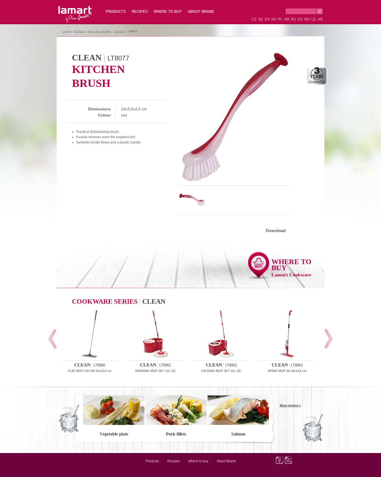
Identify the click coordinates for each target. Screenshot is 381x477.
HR (286, 19)
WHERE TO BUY (291, 268)
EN (267, 19)
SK (260, 19)
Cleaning (119, 31)
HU (273, 19)
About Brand (201, 11)
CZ (254, 19)
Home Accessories (99, 31)
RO (307, 19)
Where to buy (168, 11)
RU (293, 19)
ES (300, 19)
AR (320, 19)
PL (280, 19)
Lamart (69, 10)
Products (116, 11)
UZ (313, 19)
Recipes (140, 11)
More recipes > (290, 405)
